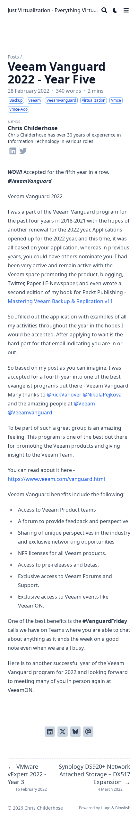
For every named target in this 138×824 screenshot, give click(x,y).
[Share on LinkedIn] (50, 731)
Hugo (105, 808)
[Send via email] (88, 731)
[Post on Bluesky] (75, 731)
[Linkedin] (13, 150)
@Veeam (84, 403)
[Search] (104, 10)
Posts (13, 57)
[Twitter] (23, 150)
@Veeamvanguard (30, 412)
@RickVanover (64, 394)
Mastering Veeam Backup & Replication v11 (60, 301)
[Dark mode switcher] (115, 10)
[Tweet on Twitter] (62, 731)
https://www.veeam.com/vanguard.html (56, 479)
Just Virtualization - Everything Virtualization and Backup (53, 10)
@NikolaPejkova (102, 394)
